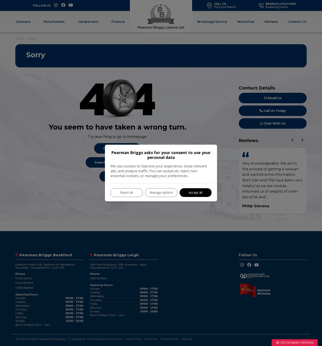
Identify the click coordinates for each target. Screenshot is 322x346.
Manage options (161, 192)
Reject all (126, 192)
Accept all (195, 192)
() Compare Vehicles (296, 342)
